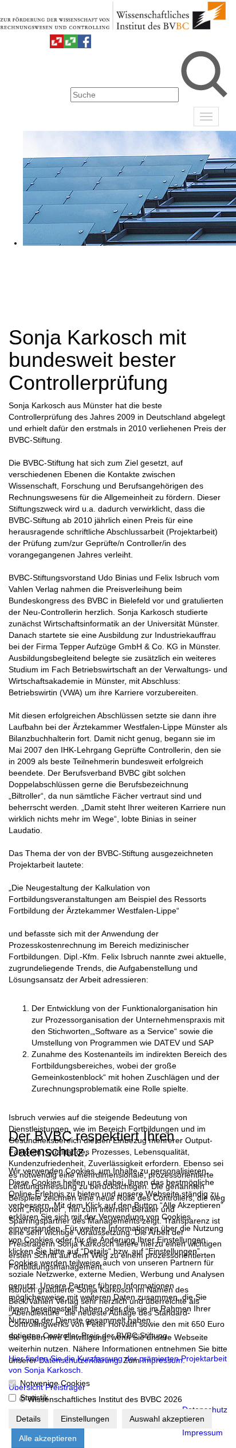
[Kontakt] (15, 45)
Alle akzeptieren (48, 1438)
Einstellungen (85, 1418)
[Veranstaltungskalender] (29, 45)
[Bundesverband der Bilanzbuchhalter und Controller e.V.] (57, 45)
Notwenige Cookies (55, 1383)
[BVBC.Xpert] (70, 45)
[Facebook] (84, 45)
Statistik (34, 1397)
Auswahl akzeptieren (166, 1418)
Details (28, 1418)
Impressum (162, 1360)
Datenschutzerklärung (79, 1360)
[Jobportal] (43, 45)
